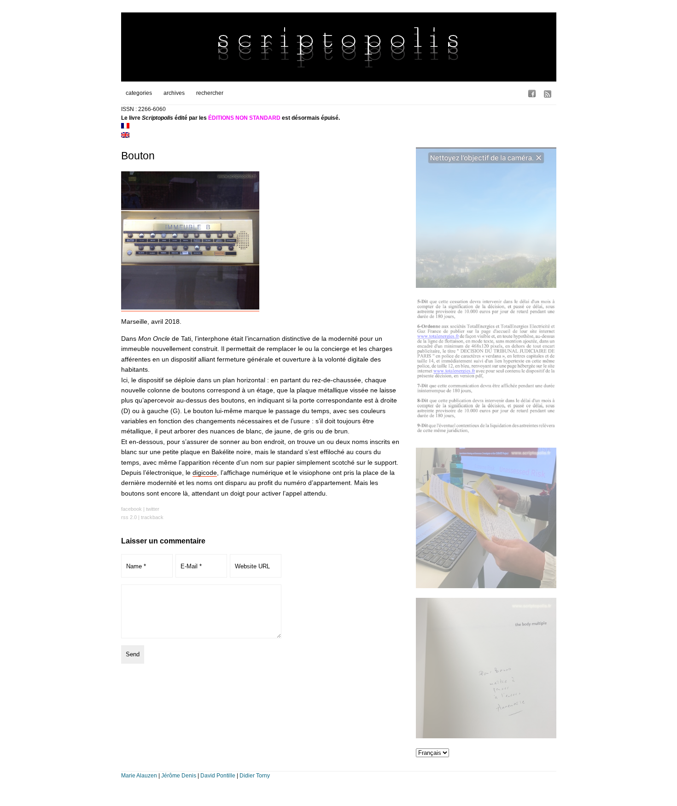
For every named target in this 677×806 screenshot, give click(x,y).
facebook (131, 509)
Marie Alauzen (139, 775)
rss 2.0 (129, 517)
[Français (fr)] (125, 126)
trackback (152, 517)
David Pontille (217, 775)
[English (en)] (125, 136)
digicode (205, 472)
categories (139, 93)
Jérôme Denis (178, 775)
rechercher (209, 93)
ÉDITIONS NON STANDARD (244, 118)
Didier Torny (254, 775)
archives (174, 93)
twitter (152, 509)
